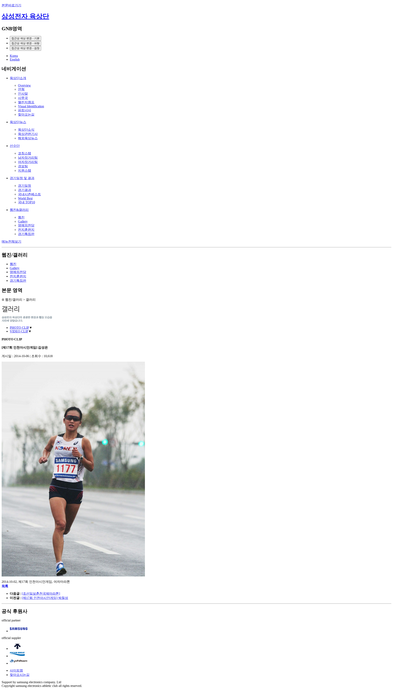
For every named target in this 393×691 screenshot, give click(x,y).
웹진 (21, 217)
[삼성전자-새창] (18, 631)
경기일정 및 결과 (22, 178)
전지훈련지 (26, 229)
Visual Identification (31, 106)
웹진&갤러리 (19, 210)
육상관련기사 (28, 134)
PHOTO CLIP (19, 327)
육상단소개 (18, 78)
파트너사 (24, 110)
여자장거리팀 (28, 162)
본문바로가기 (11, 5)
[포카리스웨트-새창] (17, 656)
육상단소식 (26, 129)
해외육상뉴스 (28, 138)
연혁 (21, 89)
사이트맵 (16, 670)
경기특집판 (26, 234)
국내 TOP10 (26, 202)
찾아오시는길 (19, 674)
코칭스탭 (24, 153)
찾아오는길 (26, 114)
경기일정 (24, 185)
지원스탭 (24, 170)
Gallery (23, 221)
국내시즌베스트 (29, 194)
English (15, 59)
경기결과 (24, 190)
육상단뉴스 (18, 122)
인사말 (23, 93)
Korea (14, 55)
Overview (24, 85)
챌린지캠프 (26, 102)
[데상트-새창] (17, 648)
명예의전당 (26, 225)
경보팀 (23, 166)
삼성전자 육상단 (25, 16)
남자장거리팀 (28, 157)
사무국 (23, 98)
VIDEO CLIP (19, 331)
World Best (25, 198)
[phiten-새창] (18, 663)
